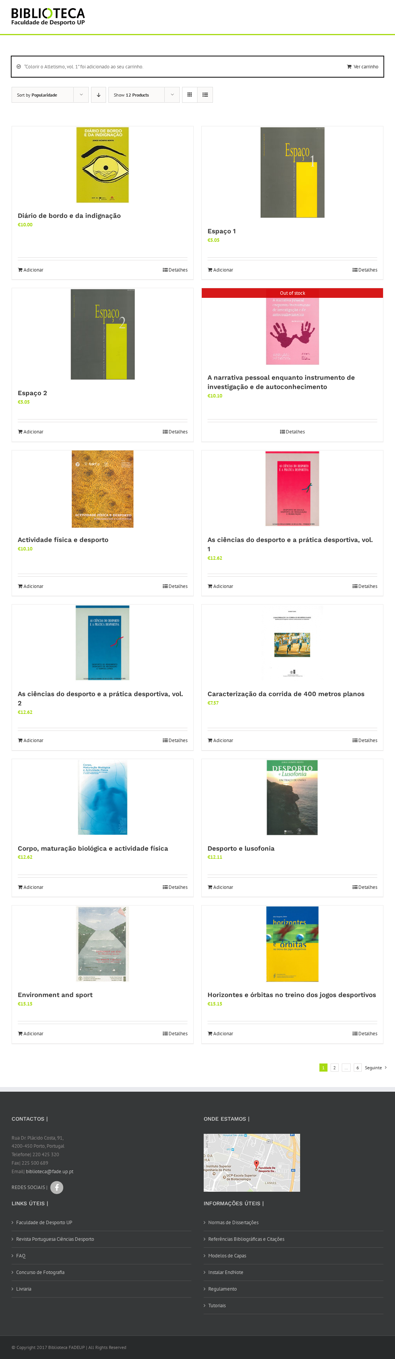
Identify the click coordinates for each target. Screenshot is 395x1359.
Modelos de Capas (227, 1255)
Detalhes (178, 270)
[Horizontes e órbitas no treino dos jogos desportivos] (292, 944)
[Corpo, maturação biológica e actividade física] (102, 797)
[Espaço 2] (102, 334)
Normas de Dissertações (233, 1222)
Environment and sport (55, 995)
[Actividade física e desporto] (102, 489)
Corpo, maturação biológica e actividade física (93, 848)
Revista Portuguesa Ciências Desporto (55, 1239)
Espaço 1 (222, 231)
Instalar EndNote (225, 1272)
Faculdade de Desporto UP (44, 1222)
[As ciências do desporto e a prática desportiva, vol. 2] (102, 643)
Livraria (23, 1289)
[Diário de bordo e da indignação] (102, 165)
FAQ (20, 1255)
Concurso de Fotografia (40, 1272)
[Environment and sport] (102, 944)
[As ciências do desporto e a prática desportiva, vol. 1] (292, 489)
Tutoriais (217, 1305)
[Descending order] (98, 95)
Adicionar (33, 270)
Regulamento (222, 1289)
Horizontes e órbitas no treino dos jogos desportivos (292, 995)
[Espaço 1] (292, 172)
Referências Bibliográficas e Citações (246, 1239)
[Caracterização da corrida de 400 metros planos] (292, 643)
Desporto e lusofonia (241, 848)
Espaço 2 (32, 393)
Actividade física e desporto (63, 540)
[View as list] (205, 94)
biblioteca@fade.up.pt (49, 1171)
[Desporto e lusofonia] (292, 797)
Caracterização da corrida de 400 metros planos (286, 694)
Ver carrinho (366, 66)
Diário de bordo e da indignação (69, 215)
